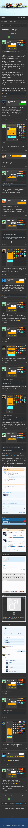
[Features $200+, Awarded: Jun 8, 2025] (24, 43)
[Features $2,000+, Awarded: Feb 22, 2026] (22, 135)
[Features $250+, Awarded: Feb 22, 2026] (20, 131)
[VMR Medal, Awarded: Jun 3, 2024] (22, 722)
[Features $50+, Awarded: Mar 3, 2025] (24, 727)
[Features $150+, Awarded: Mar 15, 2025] (25, 349)
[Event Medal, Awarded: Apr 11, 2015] (18, 722)
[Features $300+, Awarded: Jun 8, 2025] (20, 45)
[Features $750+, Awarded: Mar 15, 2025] (19, 353)
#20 (26, 790)
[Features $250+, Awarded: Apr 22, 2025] (21, 254)
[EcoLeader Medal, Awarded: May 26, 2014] (23, 250)
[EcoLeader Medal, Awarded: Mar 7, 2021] (17, 346)
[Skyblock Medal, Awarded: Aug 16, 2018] (18, 125)
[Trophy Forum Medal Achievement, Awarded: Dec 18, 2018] (26, 279)
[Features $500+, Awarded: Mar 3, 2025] (16, 731)
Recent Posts (13, 21)
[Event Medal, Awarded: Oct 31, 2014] (20, 125)
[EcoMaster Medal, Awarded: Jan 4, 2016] (25, 250)
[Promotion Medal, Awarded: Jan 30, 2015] (26, 754)
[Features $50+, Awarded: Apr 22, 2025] (23, 252)
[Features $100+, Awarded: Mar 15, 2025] (23, 349)
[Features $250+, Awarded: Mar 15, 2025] (19, 351)
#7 (26, 244)
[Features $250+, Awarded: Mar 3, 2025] (22, 729)
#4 (26, 166)
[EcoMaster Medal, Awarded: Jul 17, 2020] (24, 125)
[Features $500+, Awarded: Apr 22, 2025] (14, 256)
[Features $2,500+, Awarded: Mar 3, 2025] (18, 733)
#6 (26, 215)
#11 (26, 341)
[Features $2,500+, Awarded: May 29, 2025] (16, 258)
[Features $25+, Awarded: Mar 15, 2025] (17, 349)
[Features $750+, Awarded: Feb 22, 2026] (22, 133)
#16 (26, 693)
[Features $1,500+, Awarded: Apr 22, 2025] (25, 256)
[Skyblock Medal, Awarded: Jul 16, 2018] (24, 722)
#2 (26, 119)
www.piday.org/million (9, 746)
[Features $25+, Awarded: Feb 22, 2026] (24, 127)
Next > (14, 36)
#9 (26, 297)
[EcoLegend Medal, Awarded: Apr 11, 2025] (14, 252)
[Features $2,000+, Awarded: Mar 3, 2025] (16, 733)
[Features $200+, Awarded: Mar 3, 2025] (20, 729)
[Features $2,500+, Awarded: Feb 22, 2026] (24, 135)
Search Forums (4, 21)
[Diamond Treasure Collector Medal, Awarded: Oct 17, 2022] (23, 346)
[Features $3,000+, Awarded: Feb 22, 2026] (18, 138)
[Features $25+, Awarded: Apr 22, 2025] (21, 252)
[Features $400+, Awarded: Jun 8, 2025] (22, 45)
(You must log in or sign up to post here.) (14, 795)
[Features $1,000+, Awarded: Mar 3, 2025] (22, 731)
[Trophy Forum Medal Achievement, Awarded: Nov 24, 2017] (20, 41)
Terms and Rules (19, 812)
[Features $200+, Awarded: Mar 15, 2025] (17, 351)
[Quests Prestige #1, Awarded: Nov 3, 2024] (20, 727)
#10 (26, 322)
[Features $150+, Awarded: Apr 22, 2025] (16, 254)
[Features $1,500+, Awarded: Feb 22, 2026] (20, 135)
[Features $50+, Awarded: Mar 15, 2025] (19, 349)
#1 (26, 96)
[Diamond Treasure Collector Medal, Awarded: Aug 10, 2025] (16, 252)
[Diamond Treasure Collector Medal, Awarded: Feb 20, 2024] (16, 725)
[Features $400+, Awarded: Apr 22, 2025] (25, 254)
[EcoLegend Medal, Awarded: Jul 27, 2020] (18, 127)
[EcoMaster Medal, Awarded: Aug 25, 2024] (16, 727)
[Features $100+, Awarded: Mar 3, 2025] (16, 729)
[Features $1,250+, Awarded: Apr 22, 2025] (23, 256)
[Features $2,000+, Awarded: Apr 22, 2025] (14, 258)
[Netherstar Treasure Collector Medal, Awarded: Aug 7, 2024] (18, 725)
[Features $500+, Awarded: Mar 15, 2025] (25, 351)
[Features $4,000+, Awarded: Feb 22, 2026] (22, 138)
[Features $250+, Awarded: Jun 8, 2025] (18, 45)
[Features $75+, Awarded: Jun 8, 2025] (18, 43)
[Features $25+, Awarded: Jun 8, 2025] (22, 41)
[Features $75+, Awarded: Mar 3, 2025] (13, 729)
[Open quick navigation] (25, 25)
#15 (26, 675)
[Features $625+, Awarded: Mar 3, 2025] (18, 731)
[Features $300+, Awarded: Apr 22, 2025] (23, 254)
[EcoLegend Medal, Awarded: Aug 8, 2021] (21, 346)
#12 (26, 362)
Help (13, 812)
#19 (26, 763)
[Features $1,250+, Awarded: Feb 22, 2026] (18, 135)
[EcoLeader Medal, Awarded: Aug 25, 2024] (13, 727)
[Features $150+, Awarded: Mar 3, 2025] (18, 729)
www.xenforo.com (10, 455)
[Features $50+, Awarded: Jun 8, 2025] (24, 41)
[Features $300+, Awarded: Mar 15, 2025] (21, 351)
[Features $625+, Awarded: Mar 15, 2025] (17, 353)
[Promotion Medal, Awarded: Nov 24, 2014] (14, 250)
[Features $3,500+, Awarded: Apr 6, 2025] (22, 733)
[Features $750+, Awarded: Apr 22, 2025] (18, 256)
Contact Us (7, 808)
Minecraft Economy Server (17, 808)
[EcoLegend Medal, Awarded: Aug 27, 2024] (18, 727)
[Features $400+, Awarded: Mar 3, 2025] (13, 731)
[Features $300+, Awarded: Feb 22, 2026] (22, 131)
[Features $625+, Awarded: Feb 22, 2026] (20, 133)
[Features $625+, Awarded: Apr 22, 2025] (16, 256)
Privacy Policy (12, 816)
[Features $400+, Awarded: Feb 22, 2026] (24, 131)
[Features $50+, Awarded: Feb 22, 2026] (18, 129)
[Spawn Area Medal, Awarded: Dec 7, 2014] (21, 250)
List (8, 93)
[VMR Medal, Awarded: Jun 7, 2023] (22, 127)
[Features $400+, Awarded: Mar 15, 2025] (23, 351)
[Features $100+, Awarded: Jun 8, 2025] (20, 43)
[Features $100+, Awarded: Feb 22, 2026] (22, 129)
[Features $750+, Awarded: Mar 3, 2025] (20, 731)
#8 (26, 274)
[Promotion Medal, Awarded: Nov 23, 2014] (18, 41)
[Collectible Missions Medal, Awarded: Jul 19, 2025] (20, 127)
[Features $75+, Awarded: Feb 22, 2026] (20, 129)
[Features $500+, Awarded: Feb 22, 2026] (18, 133)
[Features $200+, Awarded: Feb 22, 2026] (18, 131)
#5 (26, 195)
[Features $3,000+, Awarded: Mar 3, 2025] (20, 733)
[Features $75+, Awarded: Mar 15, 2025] (21, 349)
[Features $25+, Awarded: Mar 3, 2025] (22, 727)
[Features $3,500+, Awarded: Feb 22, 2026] (20, 138)
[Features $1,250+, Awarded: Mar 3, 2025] (24, 731)
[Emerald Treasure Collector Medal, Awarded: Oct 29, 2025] (18, 252)
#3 (26, 150)
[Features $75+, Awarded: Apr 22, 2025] (25, 252)
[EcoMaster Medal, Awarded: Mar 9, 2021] (19, 346)
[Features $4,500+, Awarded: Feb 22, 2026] (24, 138)
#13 (26, 390)
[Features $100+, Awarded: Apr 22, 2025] (14, 254)
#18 (26, 748)
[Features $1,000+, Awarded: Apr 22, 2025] (21, 256)
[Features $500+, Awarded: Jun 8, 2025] (24, 45)
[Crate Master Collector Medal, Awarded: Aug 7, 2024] (22, 725)
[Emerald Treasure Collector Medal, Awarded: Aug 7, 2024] (20, 725)
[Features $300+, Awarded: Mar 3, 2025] (24, 729)
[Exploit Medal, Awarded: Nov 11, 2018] (13, 722)
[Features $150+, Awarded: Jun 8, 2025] (22, 43)
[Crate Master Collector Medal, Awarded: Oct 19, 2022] (25, 346)
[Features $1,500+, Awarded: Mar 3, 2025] (13, 733)
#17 (26, 717)
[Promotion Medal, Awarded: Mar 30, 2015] (16, 722)
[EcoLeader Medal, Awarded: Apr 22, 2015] (22, 125)
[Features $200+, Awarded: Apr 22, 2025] (18, 254)
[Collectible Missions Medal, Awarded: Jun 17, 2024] (20, 722)
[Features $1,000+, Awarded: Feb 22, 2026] (24, 133)
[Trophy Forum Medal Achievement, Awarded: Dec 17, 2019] (18, 140)
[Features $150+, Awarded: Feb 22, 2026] (24, 129)
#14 (26, 428)
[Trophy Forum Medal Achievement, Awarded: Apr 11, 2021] (21, 353)
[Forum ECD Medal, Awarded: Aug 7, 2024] (13, 725)
